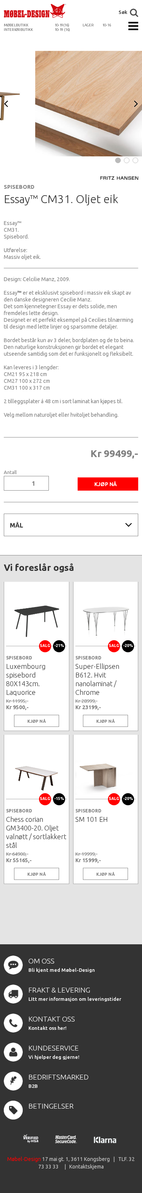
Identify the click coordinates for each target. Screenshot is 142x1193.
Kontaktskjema (86, 1167)
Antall (10, 472)
